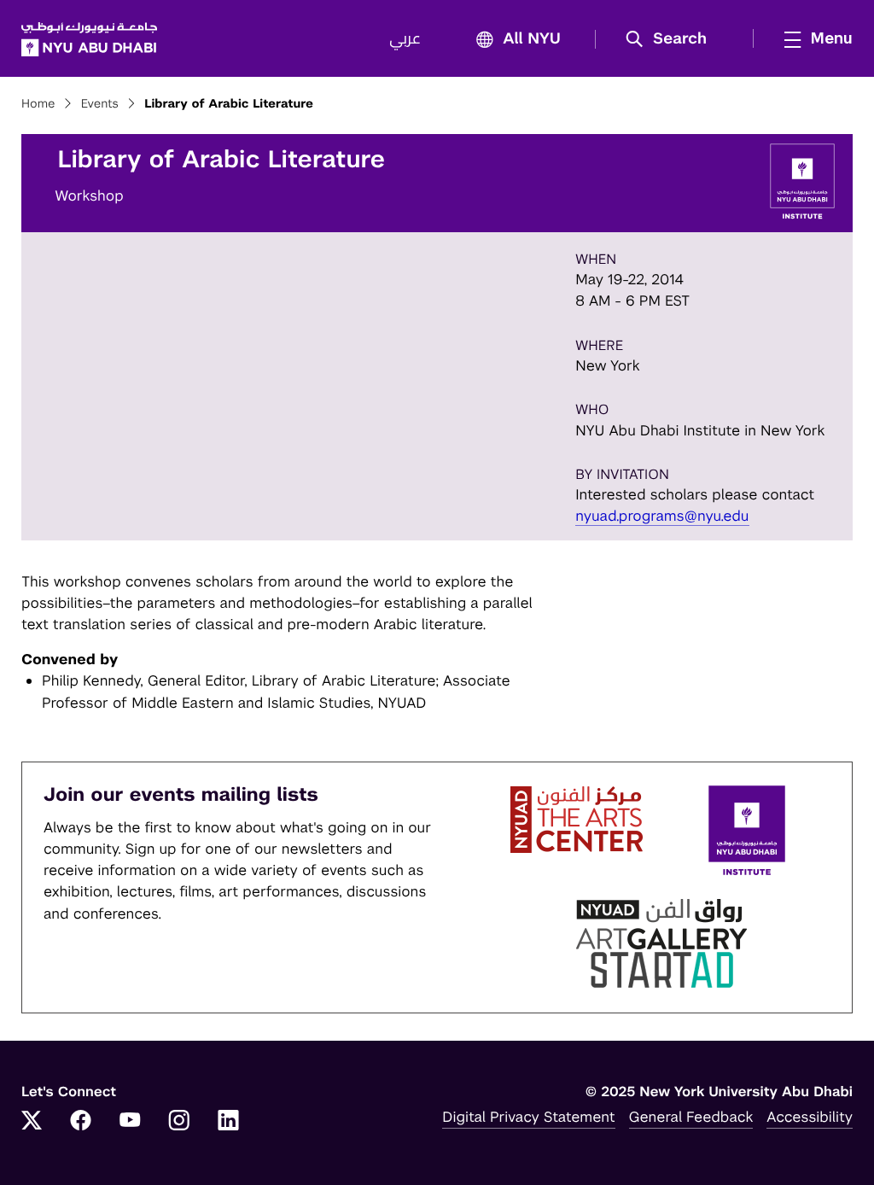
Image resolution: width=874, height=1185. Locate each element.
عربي (405, 39)
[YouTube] (129, 1121)
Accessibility (809, 1116)
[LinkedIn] (228, 1121)
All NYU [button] (532, 39)
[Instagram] (179, 1121)
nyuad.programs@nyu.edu (662, 515)
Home (38, 104)
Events (100, 104)
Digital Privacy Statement (528, 1116)
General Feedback (691, 1116)
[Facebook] (81, 1121)
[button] (672, 39)
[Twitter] (31, 1121)
